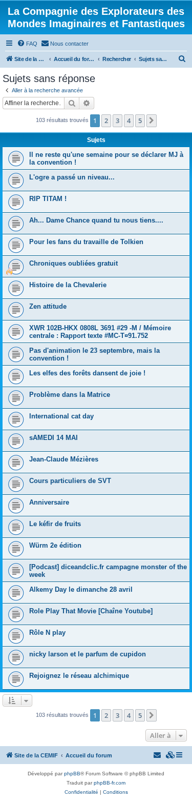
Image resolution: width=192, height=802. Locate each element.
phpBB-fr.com (109, 783)
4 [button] (129, 120)
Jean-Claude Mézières (63, 459)
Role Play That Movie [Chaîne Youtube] (91, 611)
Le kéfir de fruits (55, 524)
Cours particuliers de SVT (70, 481)
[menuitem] (27, 43)
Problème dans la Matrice (69, 394)
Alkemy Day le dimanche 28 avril (81, 589)
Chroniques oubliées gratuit (73, 263)
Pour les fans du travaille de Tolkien (86, 242)
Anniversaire (49, 502)
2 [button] (106, 120)
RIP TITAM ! (48, 199)
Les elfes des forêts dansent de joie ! (87, 373)
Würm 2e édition (55, 545)
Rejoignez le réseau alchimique (79, 675)
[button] (151, 120)
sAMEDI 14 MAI (53, 438)
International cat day (61, 416)
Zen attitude (48, 306)
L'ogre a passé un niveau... (72, 177)
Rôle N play (47, 632)
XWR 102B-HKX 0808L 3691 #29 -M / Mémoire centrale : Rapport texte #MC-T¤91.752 (100, 331)
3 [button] (117, 120)
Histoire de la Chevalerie (67, 285)
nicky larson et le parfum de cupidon (87, 654)
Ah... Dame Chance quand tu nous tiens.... (96, 220)
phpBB (72, 773)
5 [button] (140, 120)
